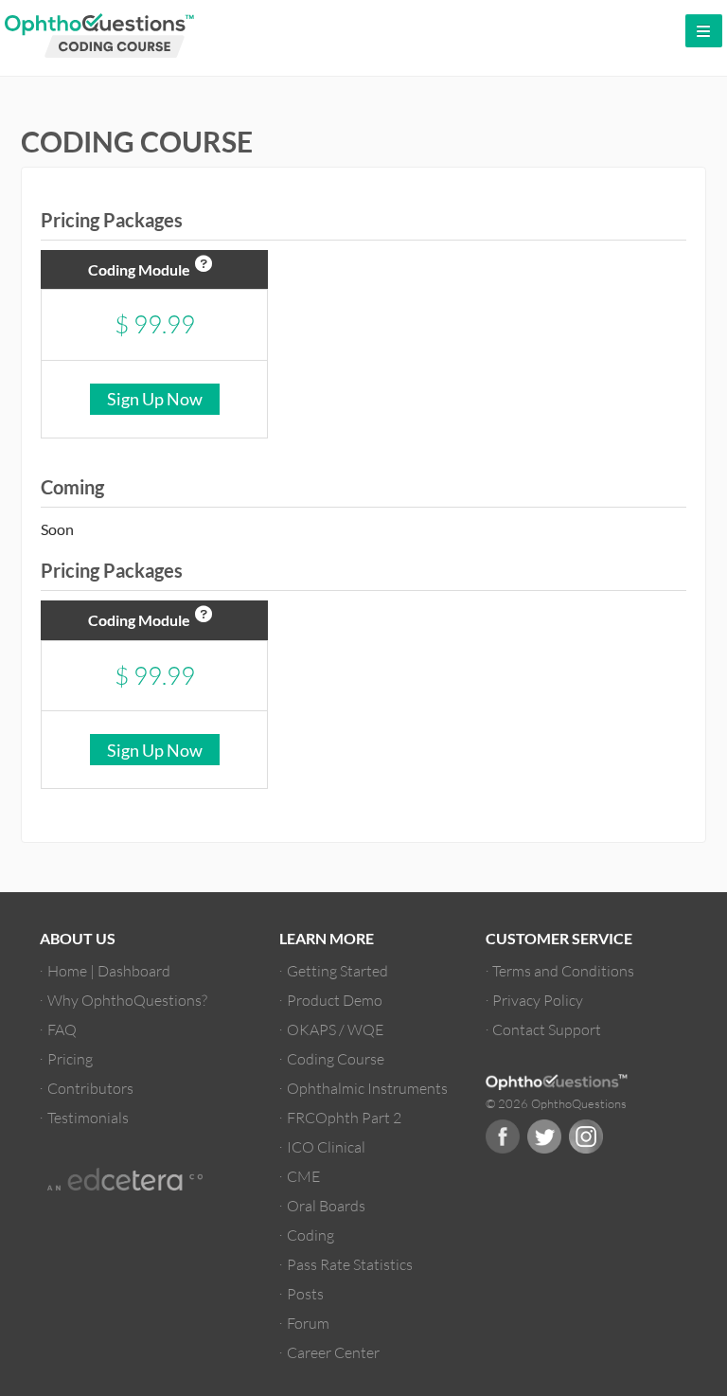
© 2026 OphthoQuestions (556, 1103)
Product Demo (334, 1000)
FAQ (62, 1029)
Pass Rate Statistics (350, 1264)
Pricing (70, 1058)
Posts (305, 1293)
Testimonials (88, 1117)
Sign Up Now (155, 398)
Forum (308, 1323)
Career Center (333, 1352)
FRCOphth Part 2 (344, 1117)
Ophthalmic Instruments (367, 1088)
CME (303, 1176)
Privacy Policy (537, 1000)
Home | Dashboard (108, 970)
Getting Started (337, 970)
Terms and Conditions (563, 970)
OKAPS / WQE (335, 1029)
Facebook (503, 1136)
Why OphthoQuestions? (127, 1000)
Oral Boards (326, 1205)
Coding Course (335, 1058)
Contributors (90, 1088)
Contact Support (546, 1029)
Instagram (586, 1136)
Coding (310, 1235)
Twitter (544, 1136)
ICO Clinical (326, 1146)
